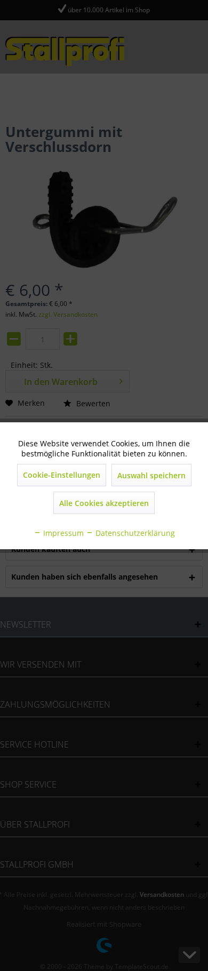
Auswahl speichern (151, 475)
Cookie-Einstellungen (61, 475)
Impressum (62, 533)
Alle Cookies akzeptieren (104, 503)
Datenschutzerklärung (134, 533)
